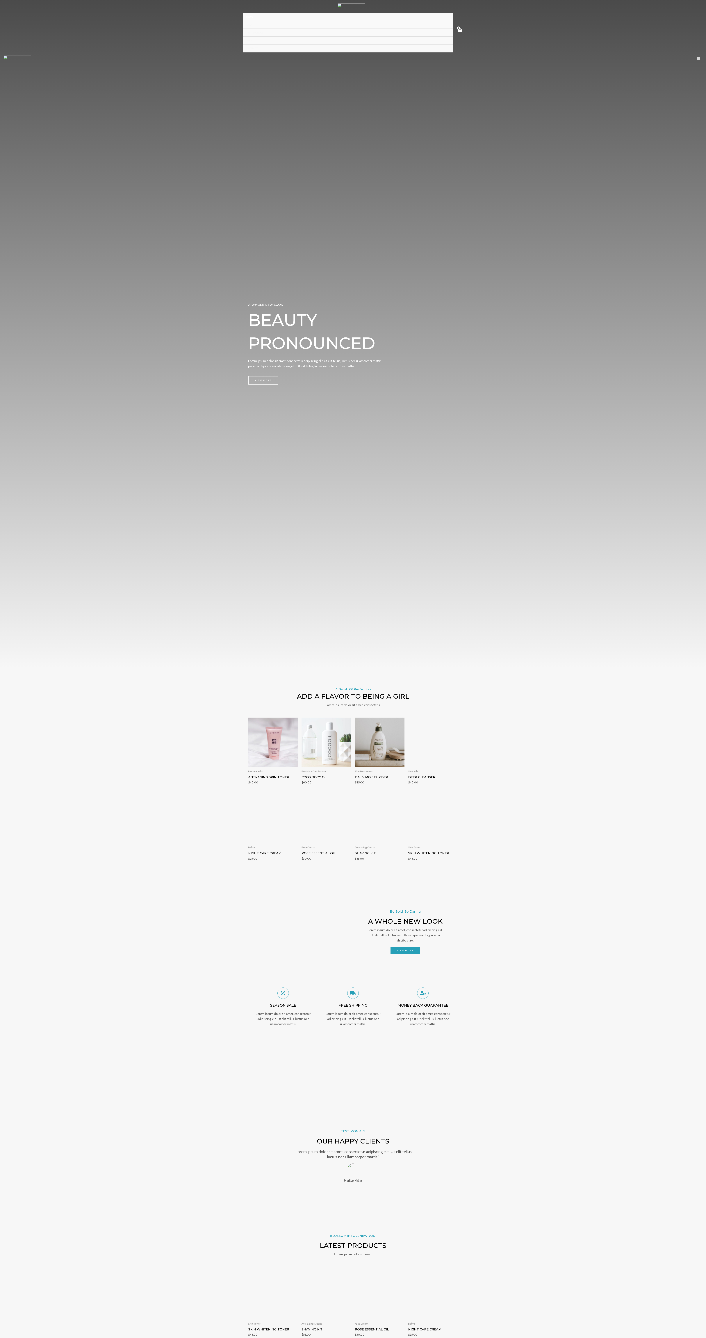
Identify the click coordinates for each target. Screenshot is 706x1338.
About (250, 40)
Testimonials (255, 32)
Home (249, 16)
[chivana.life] (351, 6)
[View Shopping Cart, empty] (459, 32)
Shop (249, 24)
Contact (252, 48)
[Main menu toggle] (698, 58)
